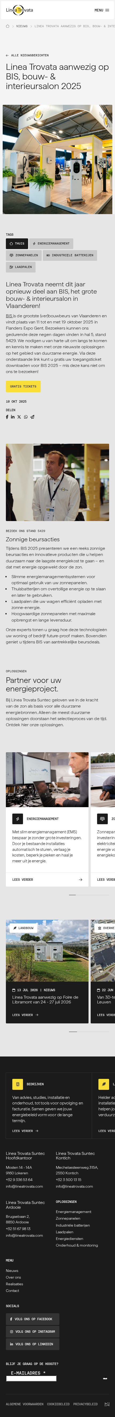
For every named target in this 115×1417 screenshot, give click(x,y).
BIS (9, 315)
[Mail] (32, 417)
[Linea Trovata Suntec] (19, 10)
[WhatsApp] (26, 417)
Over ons (13, 1277)
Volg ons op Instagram (35, 1332)
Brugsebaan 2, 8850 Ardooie (18, 1219)
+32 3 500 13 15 (68, 1180)
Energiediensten (69, 1238)
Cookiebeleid (58, 1404)
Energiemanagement (73, 1212)
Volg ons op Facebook (33, 1319)
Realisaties (14, 1284)
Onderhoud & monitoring (77, 1245)
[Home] (8, 26)
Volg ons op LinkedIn (34, 1344)
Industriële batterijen (73, 1225)
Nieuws (22, 26)
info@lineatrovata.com (24, 1186)
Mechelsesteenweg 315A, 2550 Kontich (77, 1170)
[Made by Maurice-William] (107, 1404)
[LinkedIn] (13, 417)
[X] (19, 417)
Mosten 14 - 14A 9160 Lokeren (19, 1170)
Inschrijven (105, 1378)
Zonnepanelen (68, 1218)
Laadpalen (64, 1232)
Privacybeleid (85, 1404)
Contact (12, 1290)
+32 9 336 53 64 (19, 1180)
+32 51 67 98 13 (18, 1229)
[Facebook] (7, 417)
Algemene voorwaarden (24, 1404)
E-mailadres (28, 1373)
